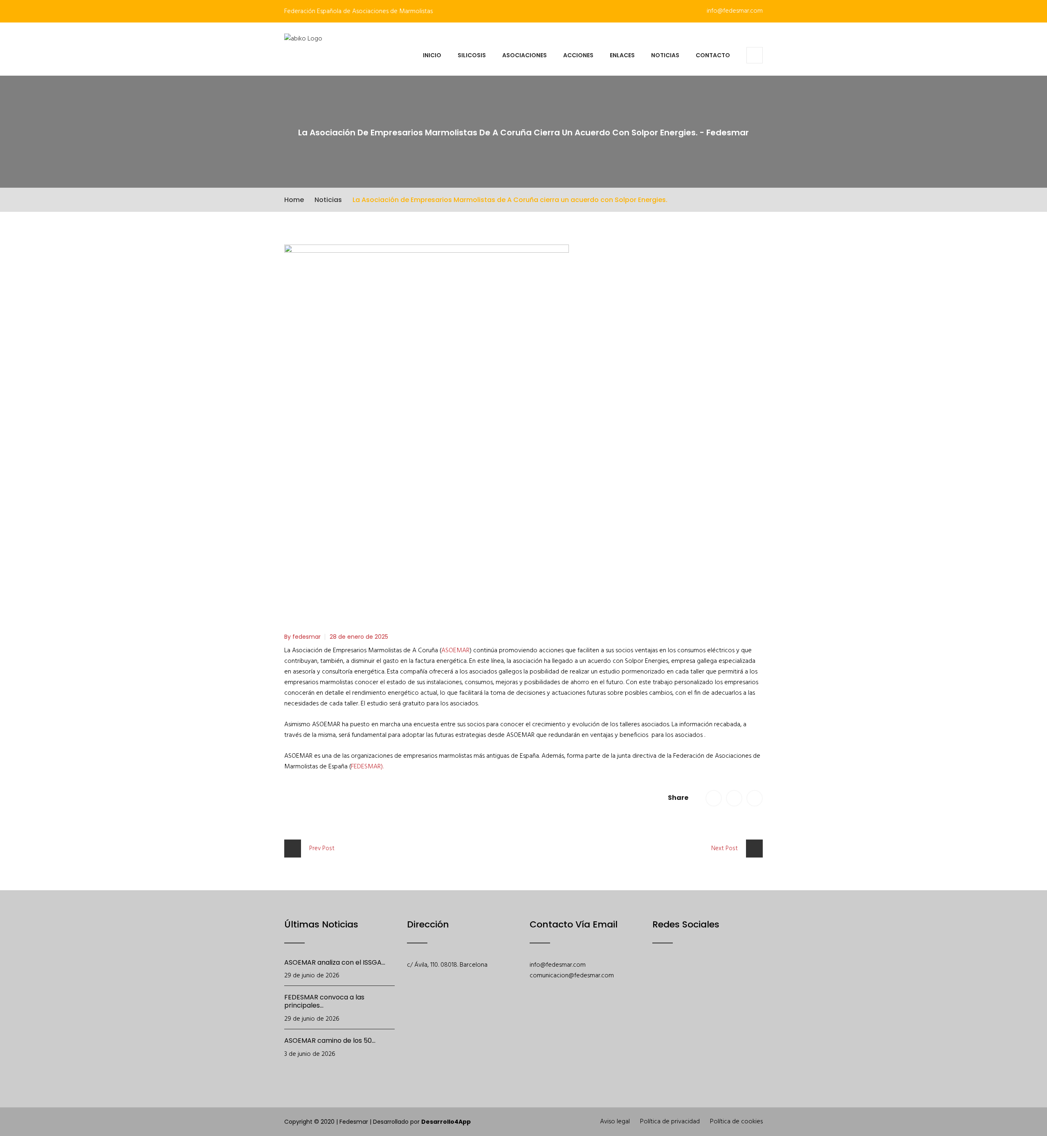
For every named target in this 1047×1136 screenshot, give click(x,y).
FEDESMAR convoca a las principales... (324, 1001)
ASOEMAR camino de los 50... (329, 1040)
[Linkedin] (742, 978)
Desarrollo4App (446, 1122)
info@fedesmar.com (734, 11)
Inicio (432, 55)
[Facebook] (657, 978)
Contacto (713, 55)
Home (294, 199)
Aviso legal (615, 1121)
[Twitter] (679, 978)
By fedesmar (302, 637)
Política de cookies (736, 1121)
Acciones (578, 55)
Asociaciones (524, 55)
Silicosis (472, 55)
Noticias (665, 55)
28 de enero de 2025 (359, 637)
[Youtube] (700, 978)
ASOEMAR (455, 650)
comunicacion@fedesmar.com (572, 975)
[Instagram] (721, 978)
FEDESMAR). (367, 766)
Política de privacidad (670, 1121)
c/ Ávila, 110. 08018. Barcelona (447, 965)
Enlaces (622, 55)
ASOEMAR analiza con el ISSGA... (334, 962)
